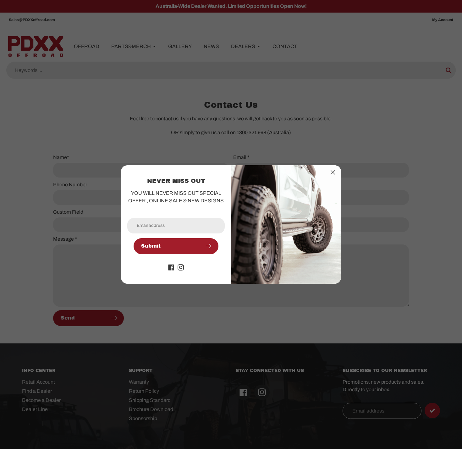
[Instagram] (181, 267)
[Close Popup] (333, 172)
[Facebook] (171, 267)
